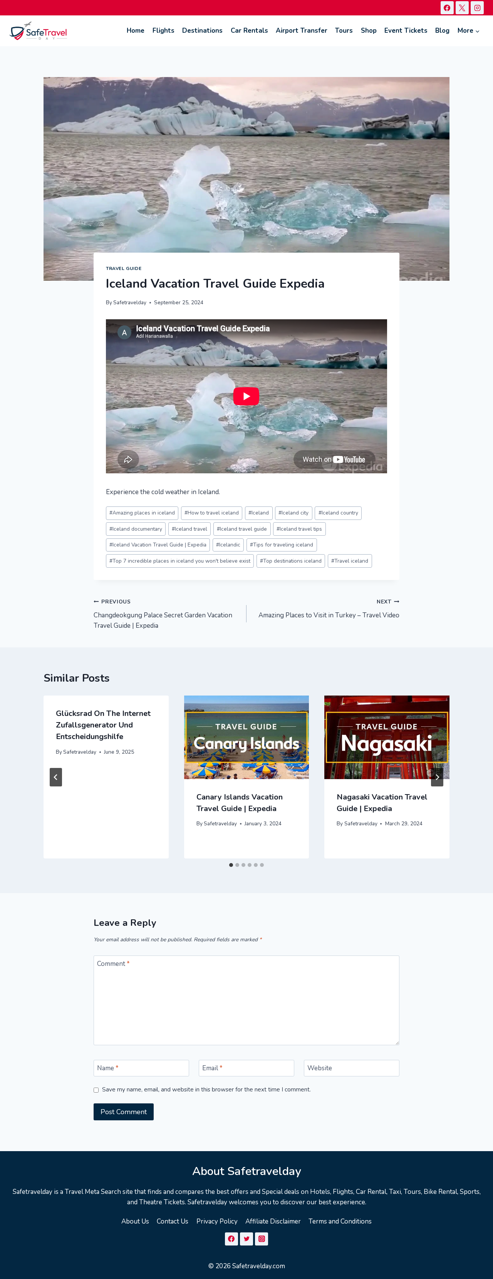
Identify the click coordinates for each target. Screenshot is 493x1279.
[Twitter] (246, 1238)
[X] (462, 7)
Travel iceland (349, 561)
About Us (135, 1221)
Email (212, 1068)
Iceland (258, 512)
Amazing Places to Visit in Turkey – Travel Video (328, 609)
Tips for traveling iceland (281, 544)
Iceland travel (189, 529)
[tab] (231, 865)
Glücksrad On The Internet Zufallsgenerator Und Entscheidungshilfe (103, 725)
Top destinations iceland (291, 561)
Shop (369, 30)
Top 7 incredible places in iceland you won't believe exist (179, 561)
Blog (442, 30)
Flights (163, 30)
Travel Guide (123, 268)
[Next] (437, 777)
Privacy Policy (217, 1221)
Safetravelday (129, 302)
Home (135, 30)
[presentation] (246, 737)
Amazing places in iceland (142, 512)
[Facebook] (447, 7)
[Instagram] (477, 7)
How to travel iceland (211, 512)
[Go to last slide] (56, 777)
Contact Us (172, 1221)
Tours (344, 30)
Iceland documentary (135, 529)
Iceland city (293, 512)
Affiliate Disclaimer (273, 1221)
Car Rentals (249, 30)
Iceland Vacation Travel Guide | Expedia (157, 544)
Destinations (202, 30)
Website (319, 1068)
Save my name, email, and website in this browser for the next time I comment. (206, 1089)
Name (108, 1068)
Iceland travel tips (299, 529)
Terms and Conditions (340, 1221)
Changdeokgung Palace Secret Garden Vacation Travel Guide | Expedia (163, 614)
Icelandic (228, 544)
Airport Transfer (301, 30)
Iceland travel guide (242, 529)
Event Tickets (406, 30)
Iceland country (338, 512)
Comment (113, 964)
